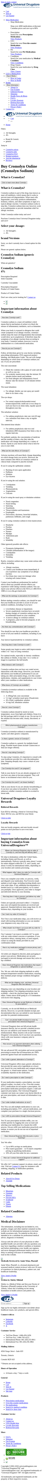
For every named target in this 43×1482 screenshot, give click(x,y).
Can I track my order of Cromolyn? (14, 914)
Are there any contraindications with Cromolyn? (18, 627)
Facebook (9, 1324)
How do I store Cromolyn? (11, 707)
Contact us (31, 297)
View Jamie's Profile (8, 1276)
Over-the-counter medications (17, 1403)
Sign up (26, 1303)
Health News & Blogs (19, 96)
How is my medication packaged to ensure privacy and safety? (21, 948)
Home (8, 125)
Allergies (9, 1216)
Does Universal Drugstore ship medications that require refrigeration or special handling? (22, 966)
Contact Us (10, 109)
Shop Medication (12, 20)
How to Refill (16, 80)
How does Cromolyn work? (11, 317)
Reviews (9, 160)
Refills (8, 83)
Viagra (8, 1204)
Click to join (5, 834)
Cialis (8, 1202)
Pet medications (12, 1405)
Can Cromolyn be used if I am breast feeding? (18, 782)
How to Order (16, 78)
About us (9, 1419)
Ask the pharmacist (13, 158)
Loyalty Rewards (12, 1425)
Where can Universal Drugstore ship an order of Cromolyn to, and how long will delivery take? (21, 851)
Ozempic (9, 1193)
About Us (14, 87)
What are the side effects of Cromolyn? (15, 451)
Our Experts (15, 89)
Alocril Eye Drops (13, 1179)
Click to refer (6, 818)
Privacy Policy (16, 107)
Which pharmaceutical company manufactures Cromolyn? (21, 726)
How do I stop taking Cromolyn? (13, 752)
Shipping (14, 94)
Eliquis (8, 1206)
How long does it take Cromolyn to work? (16, 645)
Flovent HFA (11, 1197)
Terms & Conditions (18, 105)
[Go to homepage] (21, 7)
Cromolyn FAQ (12, 154)
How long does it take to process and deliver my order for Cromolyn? (21, 897)
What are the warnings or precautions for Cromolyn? (20, 596)
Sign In (8, 1387)
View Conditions (17, 63)
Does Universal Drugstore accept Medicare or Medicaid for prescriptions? (22, 1003)
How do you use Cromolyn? (11, 348)
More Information (12, 85)
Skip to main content (8, 2)
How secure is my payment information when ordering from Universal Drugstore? (21, 1045)
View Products (16, 39)
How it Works (11, 76)
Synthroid (9, 1200)
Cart (7, 1385)
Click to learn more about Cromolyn (14, 183)
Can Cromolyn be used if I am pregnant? (16, 768)
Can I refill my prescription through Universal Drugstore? (21, 1116)
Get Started (10, 16)
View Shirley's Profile (9, 1295)
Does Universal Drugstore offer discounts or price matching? (22, 1137)
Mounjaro (9, 1191)
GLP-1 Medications (13, 74)
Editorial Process (17, 92)
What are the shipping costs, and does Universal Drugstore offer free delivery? (21, 983)
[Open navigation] (11, 121)
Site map (9, 1391)
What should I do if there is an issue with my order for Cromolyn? (21, 929)
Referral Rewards (17, 103)
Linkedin (9, 1321)
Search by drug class (13, 1409)
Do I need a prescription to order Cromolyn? (17, 1077)
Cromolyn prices (12, 150)
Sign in (8, 14)
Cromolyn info (11, 152)
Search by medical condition (16, 1407)
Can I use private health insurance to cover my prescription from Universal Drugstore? (21, 1021)
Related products (12, 156)
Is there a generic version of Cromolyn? (15, 739)
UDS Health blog (12, 1423)
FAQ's (13, 98)
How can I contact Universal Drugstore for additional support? (22, 1158)
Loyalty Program (17, 100)
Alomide (9, 1181)
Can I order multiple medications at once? (16, 1102)
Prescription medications (15, 1401)
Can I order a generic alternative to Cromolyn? (18, 1059)
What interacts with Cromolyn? (12, 665)
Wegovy (9, 1195)
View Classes (16, 71)
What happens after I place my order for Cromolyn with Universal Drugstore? (21, 873)
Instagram (9, 1319)
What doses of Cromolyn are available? (15, 685)
